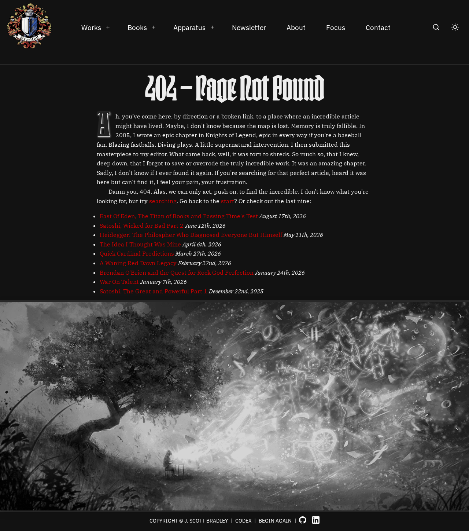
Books (137, 27)
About (296, 27)
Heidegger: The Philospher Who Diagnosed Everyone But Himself (191, 234)
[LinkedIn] (316, 520)
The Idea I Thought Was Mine (140, 244)
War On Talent (119, 281)
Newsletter (249, 27)
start (227, 201)
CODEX (243, 520)
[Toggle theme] (455, 27)
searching (163, 201)
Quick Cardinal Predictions (137, 253)
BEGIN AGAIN (275, 520)
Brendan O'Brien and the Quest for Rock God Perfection (177, 272)
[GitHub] (302, 520)
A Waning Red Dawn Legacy (138, 263)
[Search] (436, 27)
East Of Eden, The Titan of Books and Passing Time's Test (179, 216)
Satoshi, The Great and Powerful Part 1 (153, 291)
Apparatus (189, 27)
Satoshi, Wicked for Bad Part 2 (142, 225)
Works (91, 27)
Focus (335, 27)
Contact (378, 27)
